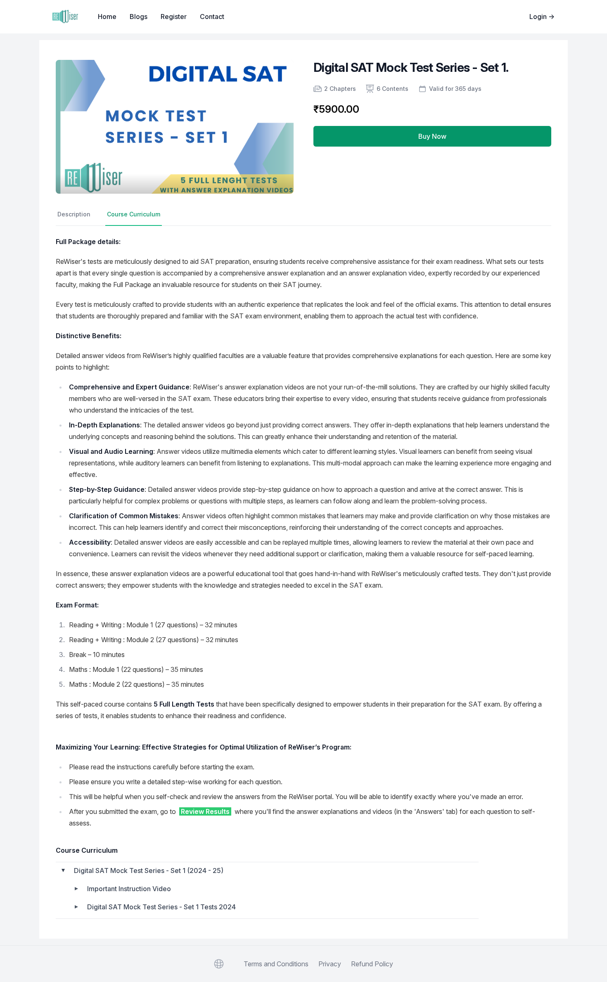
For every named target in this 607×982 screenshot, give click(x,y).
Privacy (329, 964)
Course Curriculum (133, 214)
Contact (212, 16)
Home (107, 16)
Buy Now (432, 136)
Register (174, 16)
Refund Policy (372, 964)
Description (73, 214)
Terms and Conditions (276, 964)
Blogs (138, 16)
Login (542, 16)
